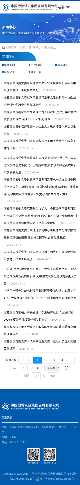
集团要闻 (9, 65)
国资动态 (50, 47)
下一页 (35, 368)
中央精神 (36, 65)
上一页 (26, 360)
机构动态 (9, 72)
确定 (53, 375)
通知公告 (36, 72)
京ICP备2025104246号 (22, 478)
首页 (23, 47)
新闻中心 (35, 47)
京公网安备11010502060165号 (57, 478)
